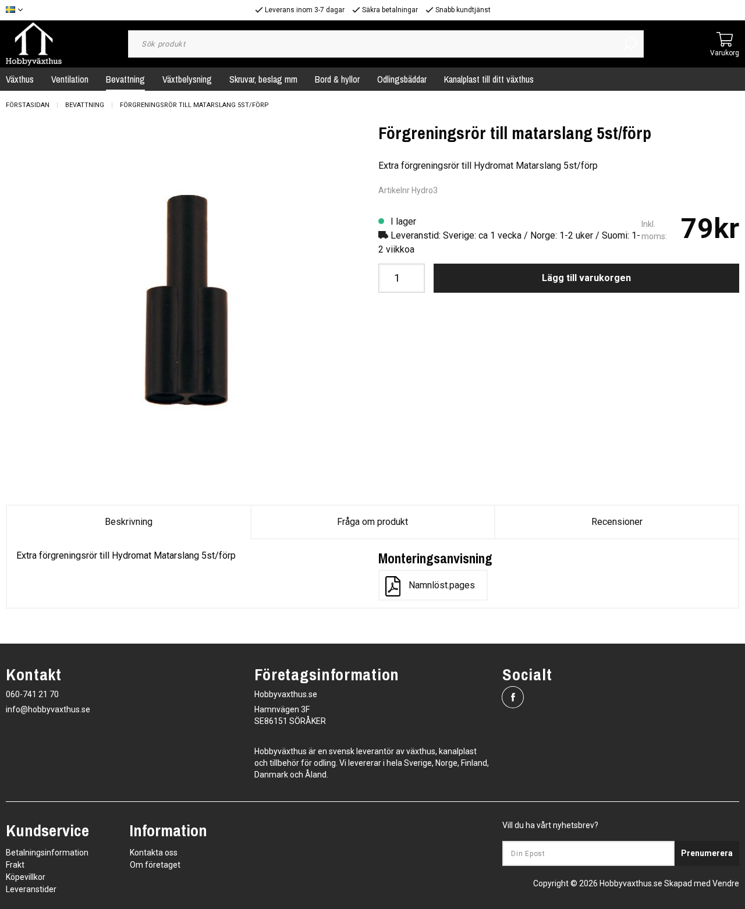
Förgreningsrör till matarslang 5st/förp (194, 105)
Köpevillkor (25, 877)
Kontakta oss (154, 852)
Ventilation (69, 79)
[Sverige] (17, 10)
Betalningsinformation (47, 852)
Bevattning (125, 79)
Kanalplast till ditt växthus (489, 79)
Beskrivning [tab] (128, 521)
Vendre (725, 883)
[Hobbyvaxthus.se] (34, 43)
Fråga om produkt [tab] (372, 521)
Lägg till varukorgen (586, 277)
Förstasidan (27, 105)
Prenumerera (707, 853)
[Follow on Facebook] (512, 697)
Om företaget (155, 864)
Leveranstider (31, 889)
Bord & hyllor (337, 79)
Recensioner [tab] (617, 521)
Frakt (15, 864)
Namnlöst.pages (442, 585)
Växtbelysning (187, 79)
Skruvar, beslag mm (263, 79)
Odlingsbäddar (402, 79)
